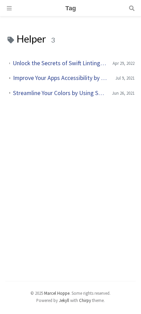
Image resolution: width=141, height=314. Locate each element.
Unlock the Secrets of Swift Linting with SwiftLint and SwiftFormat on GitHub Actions (60, 63)
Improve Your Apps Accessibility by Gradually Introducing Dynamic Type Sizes (61, 78)
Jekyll (64, 300)
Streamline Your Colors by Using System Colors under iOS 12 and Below (59, 93)
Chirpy (85, 300)
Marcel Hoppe (56, 293)
